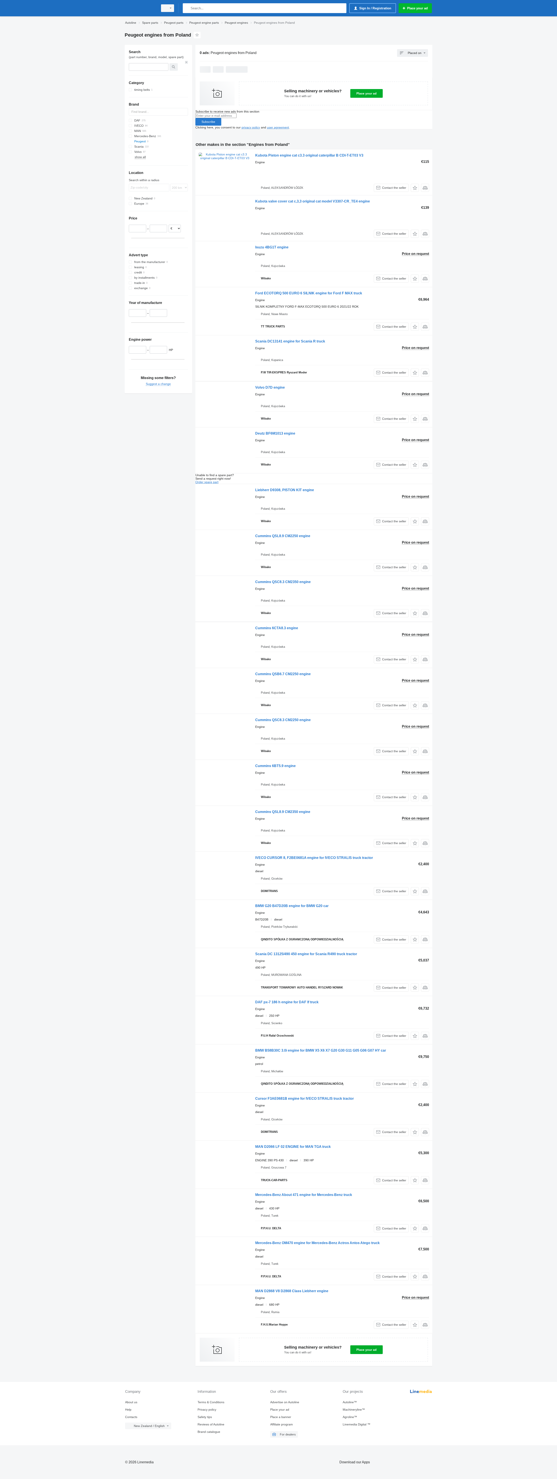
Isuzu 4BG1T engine (272, 247)
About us (131, 1402)
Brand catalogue (209, 1431)
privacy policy (251, 127)
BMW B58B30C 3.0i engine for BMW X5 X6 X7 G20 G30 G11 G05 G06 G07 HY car (320, 1050)
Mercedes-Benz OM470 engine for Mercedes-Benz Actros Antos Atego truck (317, 1243)
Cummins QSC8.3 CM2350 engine (283, 582)
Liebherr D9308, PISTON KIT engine (284, 490)
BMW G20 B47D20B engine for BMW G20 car (292, 906)
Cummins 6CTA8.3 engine (276, 628)
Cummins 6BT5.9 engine (275, 766)
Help (128, 1409)
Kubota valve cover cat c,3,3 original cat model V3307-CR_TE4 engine (312, 201)
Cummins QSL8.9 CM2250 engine (282, 536)
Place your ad (366, 93)
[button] (415, 188)
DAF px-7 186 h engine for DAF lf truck (287, 1002)
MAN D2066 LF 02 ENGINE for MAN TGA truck (293, 1146)
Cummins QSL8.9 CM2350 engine (282, 812)
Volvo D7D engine (270, 387)
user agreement (278, 127)
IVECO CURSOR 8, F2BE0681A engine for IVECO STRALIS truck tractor (314, 858)
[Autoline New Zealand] (140, 8)
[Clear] (186, 62)
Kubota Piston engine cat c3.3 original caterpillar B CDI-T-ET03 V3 (309, 155)
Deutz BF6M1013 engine (275, 433)
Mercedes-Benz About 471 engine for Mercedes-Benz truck (303, 1195)
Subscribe (208, 121)
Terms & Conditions (211, 1402)
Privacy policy (207, 1409)
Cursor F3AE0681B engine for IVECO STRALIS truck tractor (304, 1098)
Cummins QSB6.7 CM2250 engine (283, 674)
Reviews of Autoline (211, 1424)
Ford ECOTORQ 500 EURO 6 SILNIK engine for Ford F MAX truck (308, 293)
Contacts (131, 1417)
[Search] (187, 8)
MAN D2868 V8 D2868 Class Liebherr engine (291, 1291)
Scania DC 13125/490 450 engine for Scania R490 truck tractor (306, 954)
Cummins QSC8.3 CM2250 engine (283, 720)
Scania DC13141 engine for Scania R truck (290, 341)
